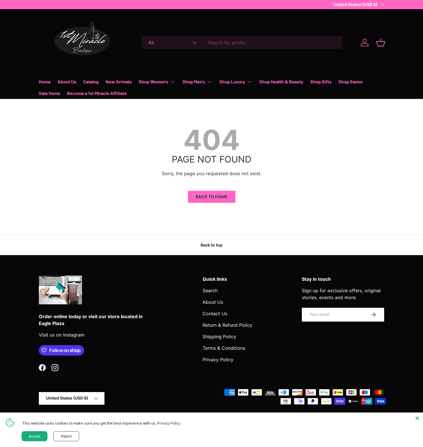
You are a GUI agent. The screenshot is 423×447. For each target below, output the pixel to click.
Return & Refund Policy (227, 325)
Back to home (212, 196)
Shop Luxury (232, 81)
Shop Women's (153, 81)
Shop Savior (350, 81)
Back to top (211, 244)
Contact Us (215, 313)
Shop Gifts (320, 81)
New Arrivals (119, 81)
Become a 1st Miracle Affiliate (97, 93)
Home (45, 81)
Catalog (91, 81)
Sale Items (49, 93)
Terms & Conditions (224, 348)
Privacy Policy (218, 359)
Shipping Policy (219, 336)
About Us (67, 81)
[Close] (417, 418)
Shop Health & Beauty (281, 81)
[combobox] (242, 42)
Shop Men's (193, 81)
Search (210, 290)
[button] (380, 42)
